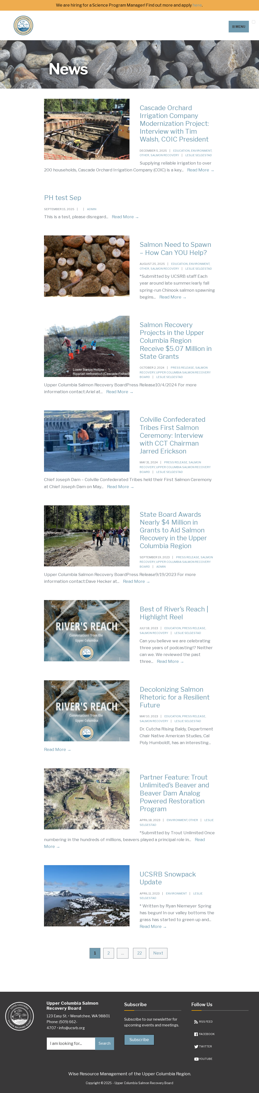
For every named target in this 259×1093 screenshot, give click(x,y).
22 (139, 953)
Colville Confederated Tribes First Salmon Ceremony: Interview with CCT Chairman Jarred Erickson (172, 435)
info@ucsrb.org (72, 1028)
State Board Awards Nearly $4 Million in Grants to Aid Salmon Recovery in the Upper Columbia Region (173, 530)
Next (158, 953)
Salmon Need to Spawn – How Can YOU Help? (175, 248)
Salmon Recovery (164, 155)
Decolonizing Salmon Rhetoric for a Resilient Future (175, 697)
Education (181, 150)
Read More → (200, 169)
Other (144, 155)
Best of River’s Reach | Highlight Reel (174, 613)
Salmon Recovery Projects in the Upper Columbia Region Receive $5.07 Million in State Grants (176, 340)
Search (105, 1043)
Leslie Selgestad (198, 155)
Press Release (182, 367)
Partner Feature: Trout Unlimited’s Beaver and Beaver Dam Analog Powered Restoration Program (174, 793)
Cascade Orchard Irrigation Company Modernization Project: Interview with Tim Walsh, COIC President (174, 123)
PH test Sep (62, 198)
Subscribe (139, 1039)
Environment (201, 150)
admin (91, 209)
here (197, 5)
